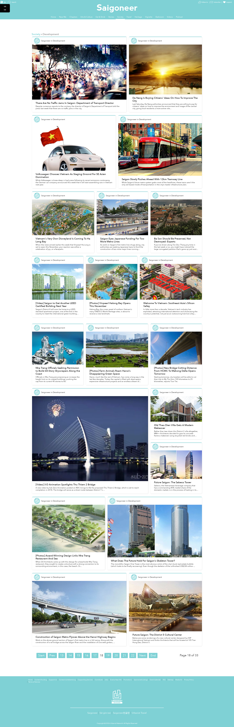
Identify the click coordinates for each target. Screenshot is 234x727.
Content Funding (41, 680)
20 (116, 655)
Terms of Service (34, 682)
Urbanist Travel (139, 712)
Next (142, 655)
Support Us (53, 680)
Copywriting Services (85, 680)
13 (61, 655)
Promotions (128, 680)
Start (41, 655)
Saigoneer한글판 (121, 712)
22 (132, 655)
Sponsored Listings (141, 680)
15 (78, 655)
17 (95, 655)
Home (30, 680)
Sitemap (170, 680)
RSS (164, 680)
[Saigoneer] (117, 6)
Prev (52, 655)
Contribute (99, 680)
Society (36, 34)
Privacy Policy (189, 680)
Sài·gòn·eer (105, 712)
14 (70, 655)
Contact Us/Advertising (67, 680)
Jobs (106, 680)
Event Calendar (155, 680)
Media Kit (178, 680)
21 (124, 655)
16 (86, 655)
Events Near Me (116, 680)
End (153, 655)
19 (108, 655)
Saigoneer (92, 712)
